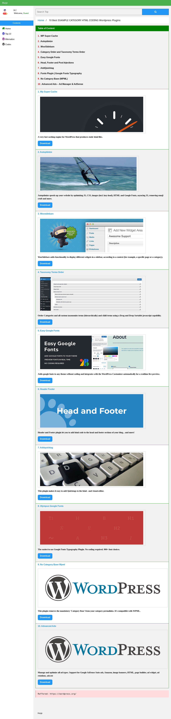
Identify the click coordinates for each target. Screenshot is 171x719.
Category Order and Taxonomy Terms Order (62, 52)
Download (45, 143)
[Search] (155, 12)
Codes (8, 44)
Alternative (9, 39)
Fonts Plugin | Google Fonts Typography (61, 73)
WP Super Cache (49, 36)
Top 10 (8, 34)
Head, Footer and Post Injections (57, 63)
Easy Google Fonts (50, 57)
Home (8, 28)
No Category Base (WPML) (54, 79)
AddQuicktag (47, 68)
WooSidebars (47, 46)
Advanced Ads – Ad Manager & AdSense (62, 84)
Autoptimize (46, 41)
